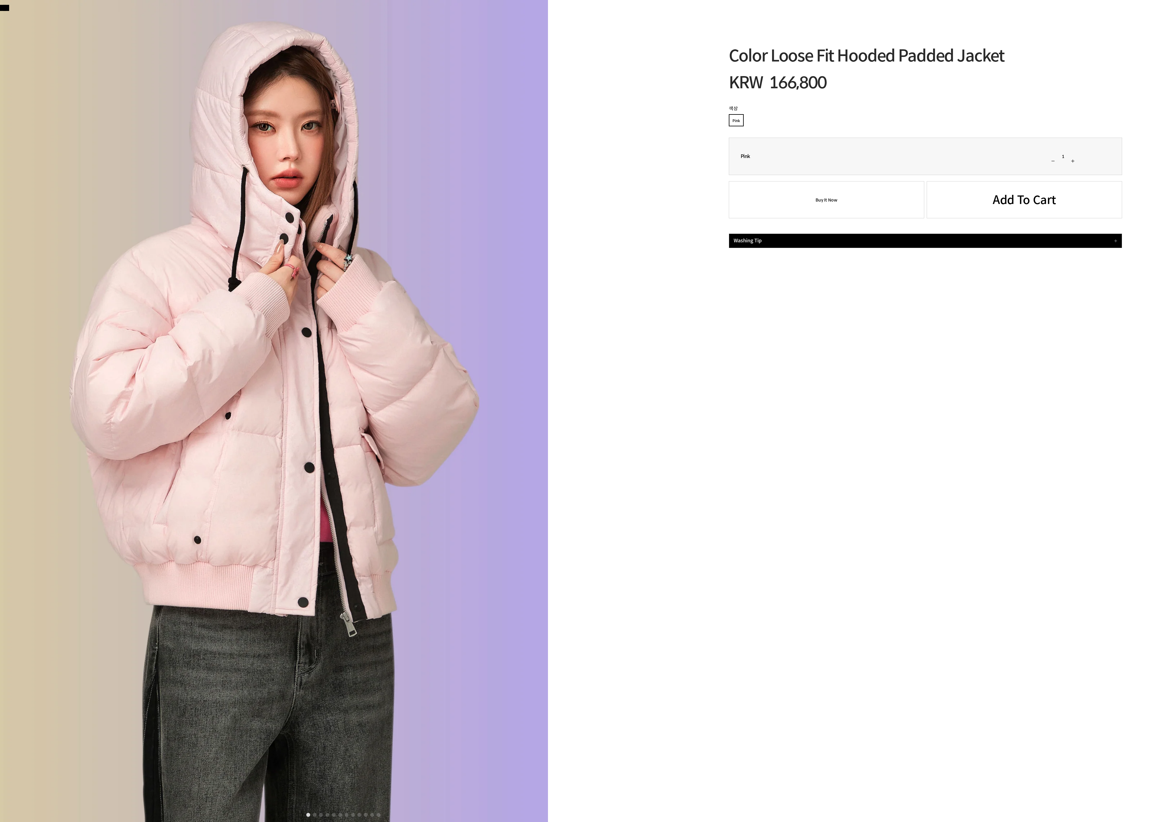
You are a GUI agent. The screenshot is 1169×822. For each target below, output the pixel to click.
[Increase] (1073, 161)
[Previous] (6, 8)
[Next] (3, 8)
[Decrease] (1053, 161)
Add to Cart (1024, 200)
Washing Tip (748, 240)
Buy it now (826, 200)
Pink (736, 120)
